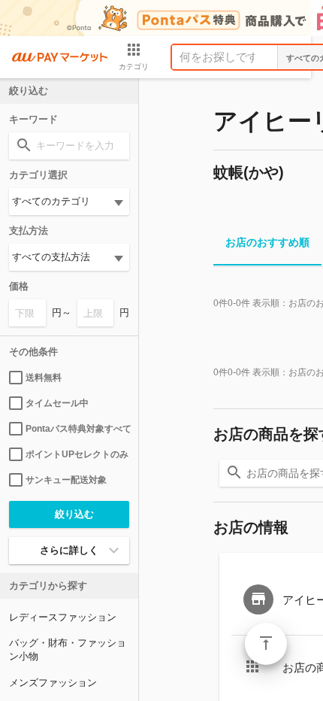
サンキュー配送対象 (66, 480)
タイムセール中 (57, 403)
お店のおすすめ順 (267, 242)
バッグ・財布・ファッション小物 (67, 649)
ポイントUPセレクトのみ (77, 454)
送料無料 (44, 377)
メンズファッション (53, 682)
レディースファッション (62, 617)
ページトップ (266, 644)
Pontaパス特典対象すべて (77, 428)
